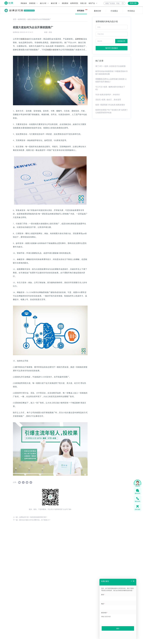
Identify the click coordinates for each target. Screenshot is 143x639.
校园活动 (24, 39)
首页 (14, 19)
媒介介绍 (43, 3)
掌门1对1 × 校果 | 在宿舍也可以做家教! (110, 66)
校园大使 (51, 50)
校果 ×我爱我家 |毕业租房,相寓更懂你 (110, 105)
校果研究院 (74, 3)
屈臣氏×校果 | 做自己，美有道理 (108, 100)
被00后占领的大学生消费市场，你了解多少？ (34, 520)
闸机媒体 (24, 3)
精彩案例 (65, 3)
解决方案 (54, 3)
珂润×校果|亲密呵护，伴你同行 (107, 95)
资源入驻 (83, 3)
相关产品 (92, 3)
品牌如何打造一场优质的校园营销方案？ (33, 517)
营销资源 (32, 3)
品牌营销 (79, 39)
